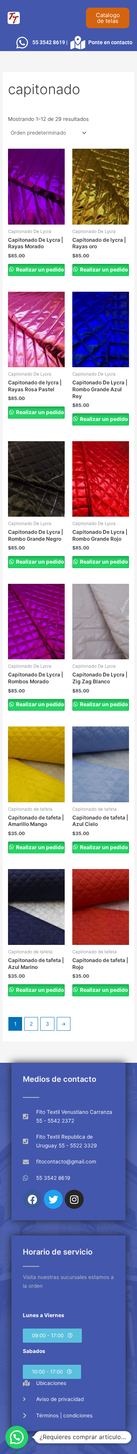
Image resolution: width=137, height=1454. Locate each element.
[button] (52, 1336)
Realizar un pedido (39, 270)
